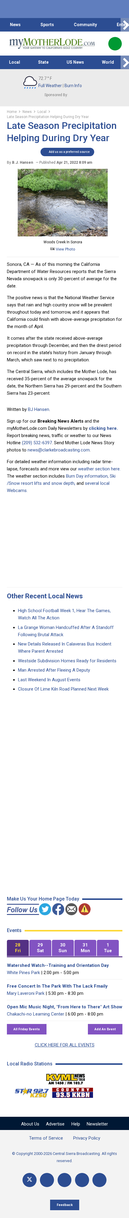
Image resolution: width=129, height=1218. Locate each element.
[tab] (18, 948)
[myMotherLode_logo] (52, 44)
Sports (47, 24)
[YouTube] (65, 1180)
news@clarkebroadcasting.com (59, 450)
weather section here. (99, 469)
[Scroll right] (125, 25)
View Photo (65, 249)
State (43, 62)
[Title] (99, 1180)
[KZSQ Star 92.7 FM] (29, 1091)
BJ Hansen (38, 409)
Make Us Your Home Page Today (43, 899)
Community (85, 24)
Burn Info (73, 85)
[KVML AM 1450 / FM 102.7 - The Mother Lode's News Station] (65, 1077)
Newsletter (97, 1124)
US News (75, 62)
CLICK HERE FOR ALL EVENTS (64, 1045)
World (108, 62)
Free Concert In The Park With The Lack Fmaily (57, 986)
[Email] (82, 1180)
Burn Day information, (87, 476)
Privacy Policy (86, 1138)
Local (14, 62)
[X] (29, 1180)
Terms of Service (46, 1138)
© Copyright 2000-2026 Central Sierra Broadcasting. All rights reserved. (64, 1157)
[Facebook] (47, 1180)
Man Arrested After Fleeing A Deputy (54, 670)
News (15, 24)
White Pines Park (23, 972)
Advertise (55, 1124)
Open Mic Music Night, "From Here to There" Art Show (64, 1007)
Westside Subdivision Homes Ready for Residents (67, 661)
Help (75, 1124)
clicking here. (103, 428)
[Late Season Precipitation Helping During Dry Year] (63, 235)
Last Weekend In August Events (49, 679)
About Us (30, 1124)
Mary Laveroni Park (25, 993)
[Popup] (115, 43)
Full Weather (50, 85)
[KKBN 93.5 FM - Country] (72, 1091)
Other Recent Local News (45, 596)
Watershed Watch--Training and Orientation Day (58, 965)
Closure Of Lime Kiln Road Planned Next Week (63, 689)
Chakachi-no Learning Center (35, 1014)
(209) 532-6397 (37, 442)
